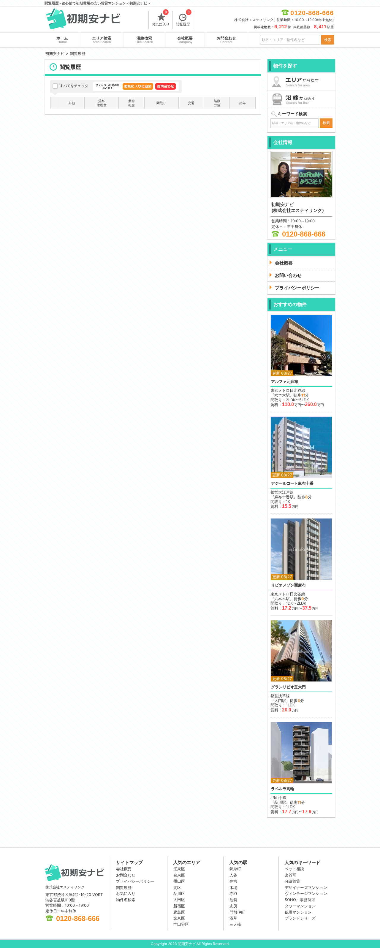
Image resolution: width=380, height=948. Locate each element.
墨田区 (179, 881)
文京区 (179, 918)
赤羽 (233, 893)
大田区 (179, 899)
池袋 (233, 899)
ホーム (62, 40)
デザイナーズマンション (306, 887)
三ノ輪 (235, 924)
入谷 (233, 875)
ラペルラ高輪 (282, 789)
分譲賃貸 (292, 881)
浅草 (233, 918)
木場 (233, 887)
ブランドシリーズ (300, 918)
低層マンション (298, 912)
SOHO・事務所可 (300, 899)
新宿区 (179, 905)
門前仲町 (237, 912)
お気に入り (161, 18)
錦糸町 (235, 868)
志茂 (233, 905)
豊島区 (179, 912)
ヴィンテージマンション (306, 893)
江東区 (179, 868)
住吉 (233, 881)
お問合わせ (226, 40)
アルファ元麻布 (284, 381)
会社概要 (185, 40)
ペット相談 (294, 868)
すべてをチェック (74, 85)
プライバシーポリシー (135, 881)
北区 (177, 887)
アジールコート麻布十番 (292, 483)
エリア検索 (101, 40)
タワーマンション (300, 905)
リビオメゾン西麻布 (288, 585)
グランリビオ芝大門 (288, 687)
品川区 (179, 893)
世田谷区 (181, 924)
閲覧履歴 (183, 18)
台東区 (179, 875)
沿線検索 (144, 40)
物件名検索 (125, 899)
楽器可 (290, 875)
